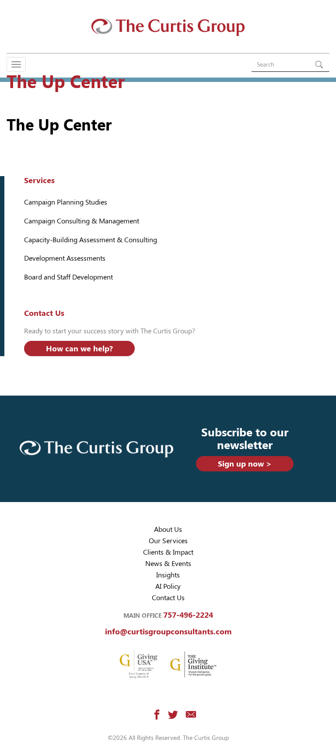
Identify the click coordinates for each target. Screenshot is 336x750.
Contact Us (168, 598)
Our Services (168, 541)
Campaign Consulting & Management (81, 221)
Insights (168, 575)
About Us (168, 529)
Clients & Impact (168, 552)
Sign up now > (245, 463)
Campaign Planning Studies (65, 202)
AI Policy (168, 586)
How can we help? (79, 348)
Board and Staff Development (68, 277)
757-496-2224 (188, 614)
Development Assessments (64, 258)
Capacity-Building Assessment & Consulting (90, 240)
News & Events (168, 563)
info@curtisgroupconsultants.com (168, 631)
